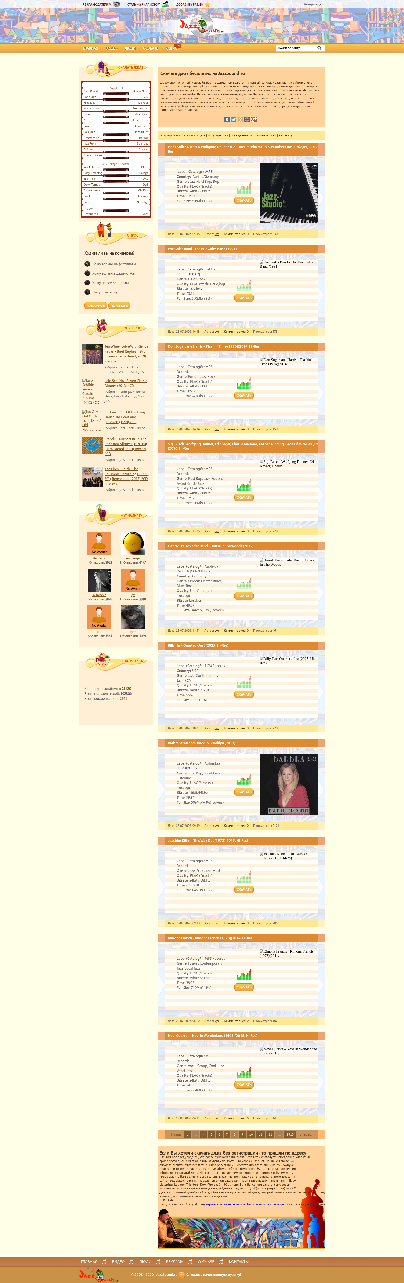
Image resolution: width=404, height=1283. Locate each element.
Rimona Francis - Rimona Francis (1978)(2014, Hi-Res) (211, 938)
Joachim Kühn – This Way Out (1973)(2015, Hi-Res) (208, 841)
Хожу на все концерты (110, 283)
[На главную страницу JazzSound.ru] (202, 23)
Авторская (91, 214)
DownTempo (92, 184)
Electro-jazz (140, 120)
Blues (144, 167)
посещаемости (241, 135)
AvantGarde (91, 91)
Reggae (89, 208)
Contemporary (93, 155)
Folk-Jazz (89, 132)
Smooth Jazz (140, 108)
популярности (218, 135)
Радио (171, 49)
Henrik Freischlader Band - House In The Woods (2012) (211, 546)
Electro (143, 208)
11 (261, 1134)
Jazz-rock (142, 103)
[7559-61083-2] (188, 274)
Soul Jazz (142, 144)
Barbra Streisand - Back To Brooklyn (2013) (201, 743)
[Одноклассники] (240, 119)
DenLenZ (99, 558)
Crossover (141, 126)
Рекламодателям (97, 5)
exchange (133, 558)
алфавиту (285, 135)
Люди (130, 49)
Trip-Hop (89, 179)
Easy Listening (93, 173)
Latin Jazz (90, 97)
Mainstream (92, 108)
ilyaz (133, 632)
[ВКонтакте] (227, 119)
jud (99, 632)
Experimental (92, 190)
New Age (142, 202)
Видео (111, 49)
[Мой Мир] (247, 119)
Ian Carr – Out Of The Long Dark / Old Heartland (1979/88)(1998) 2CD (125, 417)
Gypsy (144, 214)
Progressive (91, 138)
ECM (145, 97)
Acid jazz (89, 120)
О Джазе (150, 49)
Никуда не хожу (105, 292)
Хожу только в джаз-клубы (114, 274)
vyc (133, 595)
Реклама (174, 1261)
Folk (86, 202)
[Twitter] (233, 119)
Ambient (142, 196)
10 (251, 1134)
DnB (145, 179)
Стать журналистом (143, 5)
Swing (87, 114)
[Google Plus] (254, 119)
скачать (244, 201)
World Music (92, 167)
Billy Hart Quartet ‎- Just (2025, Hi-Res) (198, 646)
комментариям (265, 135)
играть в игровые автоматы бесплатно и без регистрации (248, 1204)
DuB (145, 184)
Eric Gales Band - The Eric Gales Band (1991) (202, 249)
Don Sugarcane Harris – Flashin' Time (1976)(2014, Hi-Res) (214, 347)
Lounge (143, 173)
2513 (290, 1134)
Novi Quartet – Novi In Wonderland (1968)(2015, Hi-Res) (212, 1036)
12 (270, 1134)
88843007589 (187, 768)
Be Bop (143, 138)
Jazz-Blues (141, 132)
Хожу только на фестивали (114, 264)
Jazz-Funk (90, 144)
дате (202, 135)
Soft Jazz (89, 149)
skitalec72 (99, 595)
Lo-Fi (87, 196)
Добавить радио (189, 5)
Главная (90, 49)
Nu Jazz (143, 149)
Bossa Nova (140, 91)
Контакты (239, 1261)
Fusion (88, 126)
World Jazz (141, 114)
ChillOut (143, 190)
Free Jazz (89, 103)
